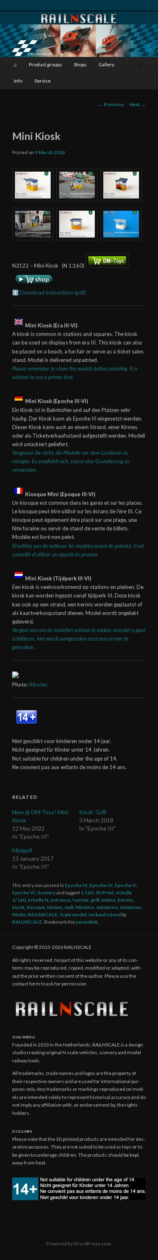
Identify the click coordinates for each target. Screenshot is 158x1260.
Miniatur (84, 907)
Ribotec (38, 684)
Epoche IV (101, 885)
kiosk (18, 907)
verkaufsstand (104, 914)
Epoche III (76, 885)
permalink (87, 922)
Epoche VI (23, 892)
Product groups (45, 64)
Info (18, 81)
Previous (111, 104)
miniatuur (130, 907)
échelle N (38, 900)
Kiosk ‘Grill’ (93, 812)
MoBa (19, 914)
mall (68, 907)
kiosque (36, 907)
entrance (60, 900)
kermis (125, 900)
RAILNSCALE (43, 914)
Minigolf (22, 850)
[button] (34, 186)
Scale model (73, 914)
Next (137, 104)
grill (95, 900)
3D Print (104, 892)
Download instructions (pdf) (53, 292)
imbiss (108, 900)
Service (42, 81)
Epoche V (125, 885)
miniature (107, 907)
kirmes (54, 907)
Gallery (106, 64)
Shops (80, 64)
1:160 (87, 892)
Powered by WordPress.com (78, 1243)
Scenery (46, 892)
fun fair (81, 900)
